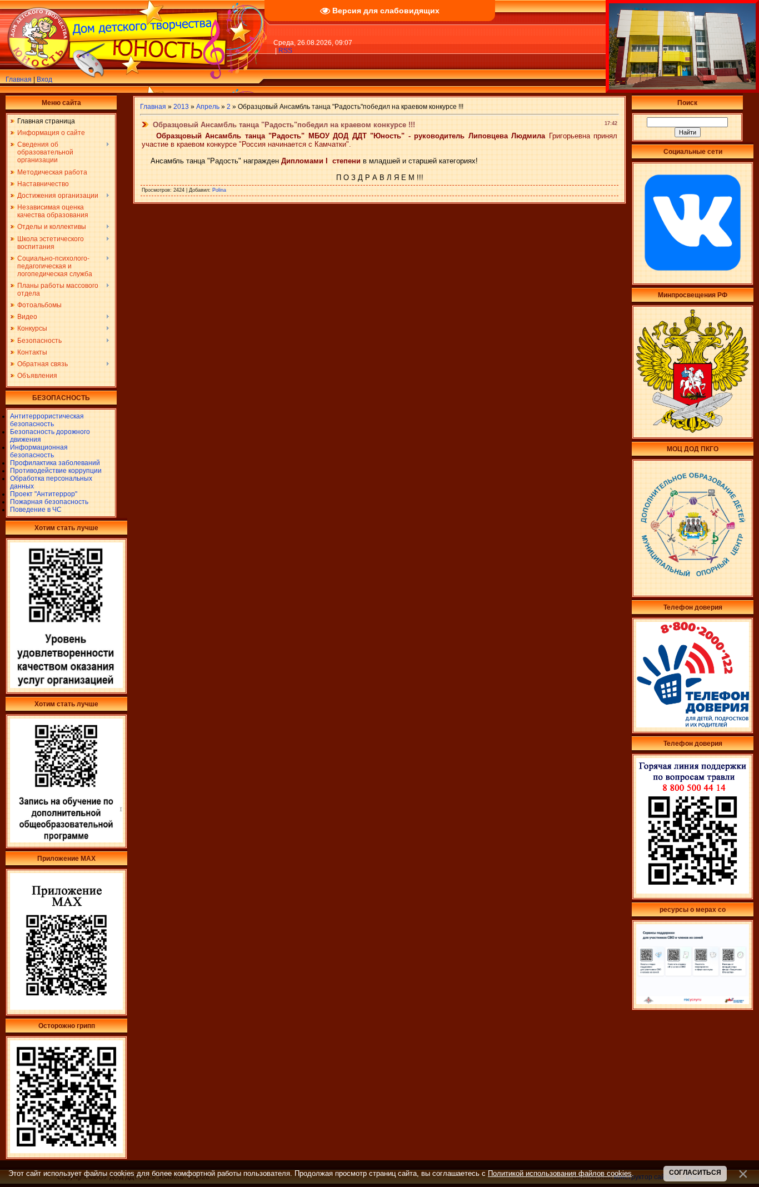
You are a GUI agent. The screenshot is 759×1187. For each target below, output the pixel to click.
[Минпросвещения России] (692, 431)
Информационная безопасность (39, 451)
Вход (44, 79)
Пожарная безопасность (49, 502)
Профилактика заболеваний (55, 463)
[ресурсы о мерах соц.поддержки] (692, 1002)
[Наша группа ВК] (692, 277)
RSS (285, 50)
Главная (19, 79)
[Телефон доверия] (692, 891)
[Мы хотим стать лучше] (66, 686)
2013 (181, 107)
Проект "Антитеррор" (43, 494)
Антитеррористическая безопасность (47, 420)
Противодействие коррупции (56, 471)
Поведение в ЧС (36, 509)
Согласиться (695, 1172)
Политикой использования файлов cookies (560, 1173)
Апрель (207, 107)
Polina (219, 190)
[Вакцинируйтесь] (66, 1151)
